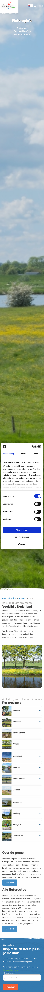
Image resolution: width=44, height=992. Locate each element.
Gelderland (17, 756)
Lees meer (10, 882)
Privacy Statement (10, 970)
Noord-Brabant (19, 733)
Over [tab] (36, 453)
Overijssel (17, 824)
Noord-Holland (19, 778)
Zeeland (16, 790)
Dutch (30, 6)
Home (9, 6)
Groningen (17, 802)
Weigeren (22, 544)
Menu (40, 5)
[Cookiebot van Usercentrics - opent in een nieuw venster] (31, 446)
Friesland (16, 767)
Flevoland (17, 721)
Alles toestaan (22, 530)
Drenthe (16, 710)
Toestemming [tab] (8, 453)
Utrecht (16, 744)
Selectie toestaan (22, 537)
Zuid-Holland (18, 835)
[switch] (37, 505)
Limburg (16, 813)
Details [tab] (23, 453)
